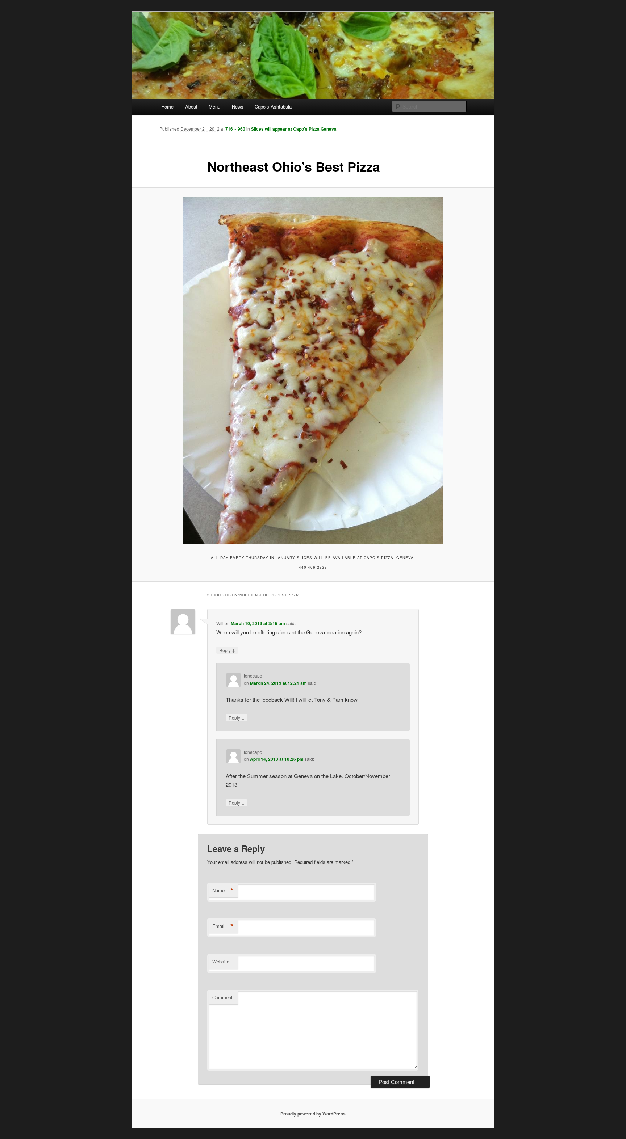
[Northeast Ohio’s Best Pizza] (313, 370)
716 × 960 (235, 129)
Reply (227, 650)
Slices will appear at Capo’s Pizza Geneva (294, 129)
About (191, 106)
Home (167, 106)
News (237, 106)
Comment (222, 997)
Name (223, 890)
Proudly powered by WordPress (313, 1113)
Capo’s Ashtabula (273, 106)
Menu (214, 106)
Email (223, 926)
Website (220, 961)
